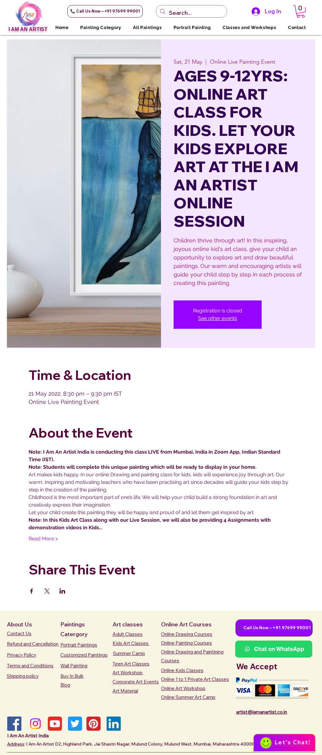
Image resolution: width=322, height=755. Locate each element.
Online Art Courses (186, 624)
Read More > (43, 539)
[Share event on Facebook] (32, 591)
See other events (217, 318)
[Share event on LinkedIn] (62, 591)
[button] (105, 11)
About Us (19, 624)
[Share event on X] (47, 591)
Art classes (128, 624)
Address (15, 744)
